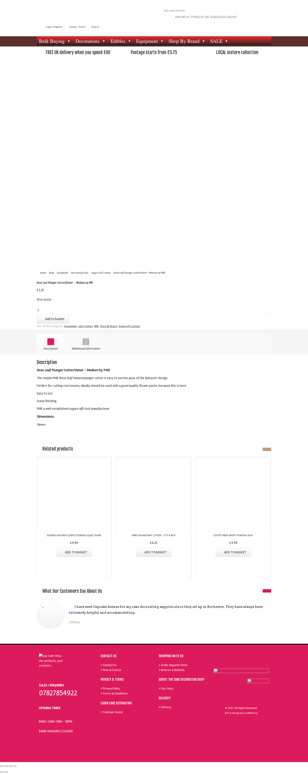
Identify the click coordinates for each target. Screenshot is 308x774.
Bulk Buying (52, 41)
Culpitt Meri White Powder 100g (233, 535)
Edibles (117, 41)
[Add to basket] (74, 460)
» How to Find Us (111, 670)
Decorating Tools (79, 272)
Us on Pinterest (252, 662)
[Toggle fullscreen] (10, 766)
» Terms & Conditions (114, 693)
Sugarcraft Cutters (101, 272)
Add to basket (54, 319)
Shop (51, 272)
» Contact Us (109, 665)
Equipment (147, 41)
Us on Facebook (231, 662)
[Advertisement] (154, 96)
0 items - (77, 26)
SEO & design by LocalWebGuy (241, 713)
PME (96, 326)
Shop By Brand (184, 41)
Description (51, 348)
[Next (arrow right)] (6, 772)
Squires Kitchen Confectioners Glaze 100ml (74, 535)
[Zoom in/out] (14, 766)
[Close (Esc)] (2, 766)
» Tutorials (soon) (112, 712)
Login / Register (54, 26)
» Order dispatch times (173, 665)
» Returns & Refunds (172, 670)
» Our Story (166, 688)
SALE (216, 41)
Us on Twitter (242, 662)
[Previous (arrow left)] (2, 772)
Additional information (86, 348)
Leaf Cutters (85, 326)
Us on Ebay (221, 662)
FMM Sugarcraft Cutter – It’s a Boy (154, 535)
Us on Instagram (262, 662)
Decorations (88, 41)
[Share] (6, 766)
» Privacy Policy (110, 688)
